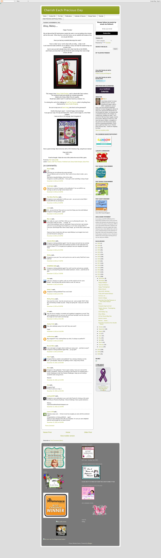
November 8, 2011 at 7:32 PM (55, 261)
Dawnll (49, 168)
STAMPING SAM (51, 266)
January (101, 346)
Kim (48, 385)
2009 (98, 351)
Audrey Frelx (50, 324)
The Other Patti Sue (52, 197)
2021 (98, 254)
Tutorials (101, 16)
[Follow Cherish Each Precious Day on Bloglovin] (101, 81)
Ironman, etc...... (102, 295)
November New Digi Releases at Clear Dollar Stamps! (107, 301)
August (101, 331)
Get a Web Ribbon (103, 388)
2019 (98, 258)
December (102, 278)
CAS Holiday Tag (102, 311)
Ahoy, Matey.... (102, 314)
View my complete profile (102, 130)
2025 (98, 245)
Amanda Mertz (51, 241)
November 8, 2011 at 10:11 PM (55, 319)
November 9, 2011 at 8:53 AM (55, 351)
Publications (68, 16)
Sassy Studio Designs (63, 93)
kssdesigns (50, 186)
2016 (98, 265)
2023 (98, 250)
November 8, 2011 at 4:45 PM (55, 192)
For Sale (60, 16)
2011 (98, 276)
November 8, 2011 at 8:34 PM (55, 284)
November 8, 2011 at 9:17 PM (55, 293)
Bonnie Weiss (51, 345)
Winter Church (102, 289)
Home (44, 16)
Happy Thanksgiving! (104, 287)
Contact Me (52, 16)
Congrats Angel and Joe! (105, 306)
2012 (98, 274)
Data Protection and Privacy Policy (52, 18)
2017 (98, 263)
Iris (48, 311)
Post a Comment (49, 425)
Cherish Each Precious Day (63, 10)
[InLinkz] (96, 360)
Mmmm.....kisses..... (103, 320)
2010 (98, 349)
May (100, 338)
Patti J (104, 99)
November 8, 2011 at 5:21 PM (55, 213)
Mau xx (49, 219)
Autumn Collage (102, 298)
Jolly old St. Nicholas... (104, 291)
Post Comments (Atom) (56, 440)
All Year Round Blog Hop (105, 316)
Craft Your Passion (71, 102)
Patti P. (49, 356)
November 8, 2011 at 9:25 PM (55, 306)
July (100, 333)
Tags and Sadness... (103, 284)
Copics (49, 161)
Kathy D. (49, 289)
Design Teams (92, 16)
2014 (98, 269)
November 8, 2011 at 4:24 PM (55, 181)
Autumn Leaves (102, 318)
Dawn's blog (65, 107)
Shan (48, 367)
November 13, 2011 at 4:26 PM (55, 422)
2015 (98, 267)
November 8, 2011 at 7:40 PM (55, 273)
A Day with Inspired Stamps (105, 293)
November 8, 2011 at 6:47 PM (55, 250)
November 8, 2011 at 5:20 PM (55, 203)
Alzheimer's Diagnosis (103, 387)
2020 (98, 256)
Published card (66, 161)
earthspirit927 (51, 396)
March (100, 342)
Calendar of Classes (80, 16)
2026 (98, 243)
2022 (98, 252)
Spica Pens (86, 161)
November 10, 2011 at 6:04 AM (55, 362)
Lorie (48, 208)
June (100, 335)
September (102, 329)
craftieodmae (51, 336)
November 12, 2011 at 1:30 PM (55, 406)
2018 (98, 261)
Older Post (88, 432)
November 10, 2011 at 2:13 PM (55, 380)
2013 (98, 272)
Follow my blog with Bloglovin (103, 73)
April (100, 340)
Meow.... (100, 303)
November (102, 280)
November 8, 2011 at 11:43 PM (55, 331)
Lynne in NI (50, 411)
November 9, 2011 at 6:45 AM (55, 340)
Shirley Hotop (51, 299)
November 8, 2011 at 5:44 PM (55, 236)
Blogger (90, 543)
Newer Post (47, 432)
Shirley (49, 255)
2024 (98, 247)
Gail (48, 278)
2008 (98, 354)
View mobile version (67, 436)
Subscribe (106, 33)
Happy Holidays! (102, 282)
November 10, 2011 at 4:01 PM (55, 391)
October (101, 327)
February (101, 344)
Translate (108, 42)
